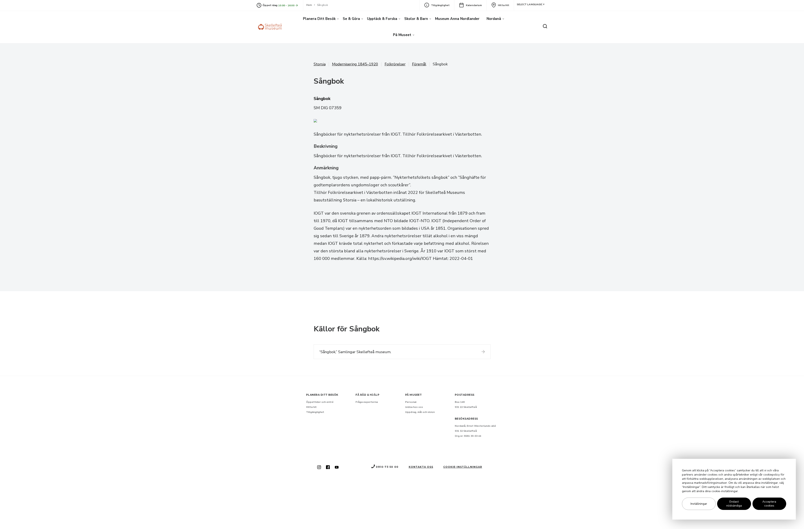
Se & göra (351, 18)
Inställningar (699, 504)
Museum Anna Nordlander (457, 18)
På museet (402, 34)
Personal (410, 402)
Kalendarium (474, 5)
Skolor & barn (416, 18)
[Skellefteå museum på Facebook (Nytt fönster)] (328, 467)
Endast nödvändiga (734, 504)
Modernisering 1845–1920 (355, 64)
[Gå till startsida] (270, 27)
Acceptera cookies (769, 504)
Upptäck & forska (382, 18)
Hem (309, 5)
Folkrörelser (395, 64)
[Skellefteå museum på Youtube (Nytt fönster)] (337, 467)
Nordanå (494, 18)
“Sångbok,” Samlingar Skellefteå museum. (355, 352)
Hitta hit (503, 5)
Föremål (419, 64)
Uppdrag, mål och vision (420, 412)
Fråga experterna (367, 402)
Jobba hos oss (414, 407)
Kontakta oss (421, 466)
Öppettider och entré (320, 402)
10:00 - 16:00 (286, 5)
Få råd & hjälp (367, 394)
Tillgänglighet (440, 5)
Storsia (320, 64)
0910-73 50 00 (387, 466)
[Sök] (545, 26)
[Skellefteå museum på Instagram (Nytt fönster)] (319, 467)
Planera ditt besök (319, 18)
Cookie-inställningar (462, 466)
